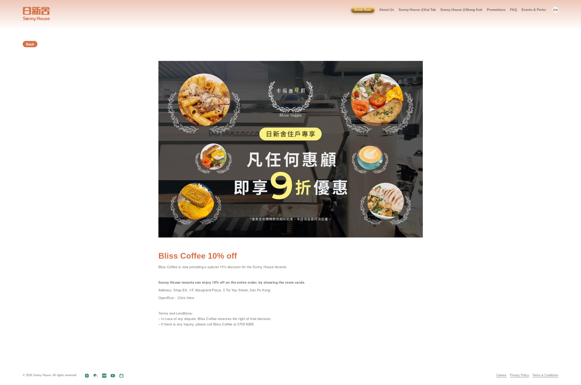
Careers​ (501, 375)
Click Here (185, 297)
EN (555, 10)
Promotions (496, 10)
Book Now (363, 10)
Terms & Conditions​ (545, 375)
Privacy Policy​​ (519, 375)
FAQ (513, 10)
